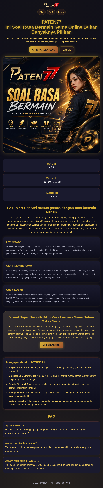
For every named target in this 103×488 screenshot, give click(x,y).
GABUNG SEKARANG (43, 50)
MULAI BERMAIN (51, 345)
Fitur (41, 12)
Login (61, 12)
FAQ (51, 12)
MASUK (67, 50)
